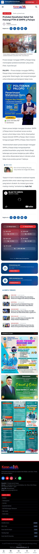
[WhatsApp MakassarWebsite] (28, 547)
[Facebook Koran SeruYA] (3, 478)
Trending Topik (5, 533)
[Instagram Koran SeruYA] (11, 478)
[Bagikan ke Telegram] (21, 28)
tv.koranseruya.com (14, 265)
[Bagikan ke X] (14, 28)
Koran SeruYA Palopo (6, 529)
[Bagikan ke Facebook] (11, 28)
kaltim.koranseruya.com (16, 278)
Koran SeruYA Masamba (7, 536)
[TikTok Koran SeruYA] (15, 478)
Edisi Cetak (7, 13)
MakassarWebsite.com (21, 547)
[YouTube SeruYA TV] (7, 478)
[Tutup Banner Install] (37, 2)
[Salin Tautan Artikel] (25, 28)
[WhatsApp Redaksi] (19, 478)
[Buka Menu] (2, 7)
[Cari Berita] (36, 7)
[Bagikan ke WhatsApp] (18, 28)
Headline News (5, 523)
